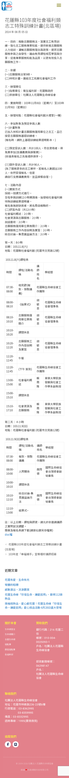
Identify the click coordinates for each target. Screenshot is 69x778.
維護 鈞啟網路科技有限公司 (34, 770)
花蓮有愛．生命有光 (17, 580)
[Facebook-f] (8, 744)
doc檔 (8, 534)
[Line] (16, 744)
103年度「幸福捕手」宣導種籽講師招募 (32, 554)
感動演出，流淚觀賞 (17, 589)
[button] (58, 5)
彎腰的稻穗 (11, 585)
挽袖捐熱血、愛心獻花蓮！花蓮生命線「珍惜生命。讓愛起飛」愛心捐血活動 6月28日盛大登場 (33, 605)
